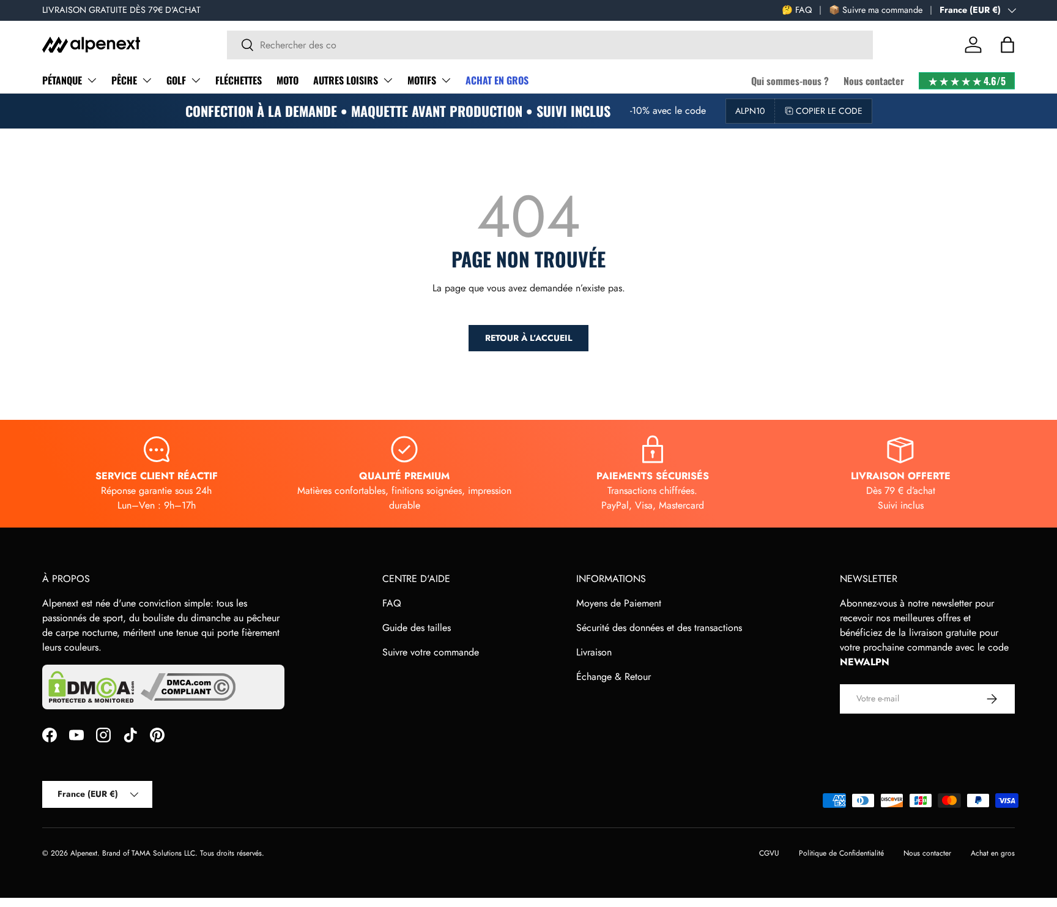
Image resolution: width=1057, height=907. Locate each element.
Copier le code (829, 111)
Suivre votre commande (430, 652)
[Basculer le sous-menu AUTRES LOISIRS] (387, 80)
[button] (1007, 44)
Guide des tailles (416, 628)
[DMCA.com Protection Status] (91, 687)
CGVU (769, 853)
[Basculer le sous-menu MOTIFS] (446, 80)
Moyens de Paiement (618, 603)
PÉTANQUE (62, 80)
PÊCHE (124, 80)
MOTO (287, 80)
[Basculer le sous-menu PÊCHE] (146, 80)
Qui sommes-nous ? (790, 80)
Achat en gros (993, 853)
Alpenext (83, 853)
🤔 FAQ (797, 10)
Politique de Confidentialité (841, 853)
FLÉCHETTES (238, 80)
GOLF (176, 80)
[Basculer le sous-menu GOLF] (195, 80)
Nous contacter (874, 80)
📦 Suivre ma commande (875, 10)
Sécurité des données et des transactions (659, 628)
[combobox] (549, 45)
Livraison (594, 652)
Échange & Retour (613, 677)
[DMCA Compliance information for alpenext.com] (188, 687)
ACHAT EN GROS (496, 80)
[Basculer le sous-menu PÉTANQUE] (91, 80)
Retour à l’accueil (528, 338)
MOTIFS (421, 80)
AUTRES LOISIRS (345, 80)
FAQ (391, 603)
